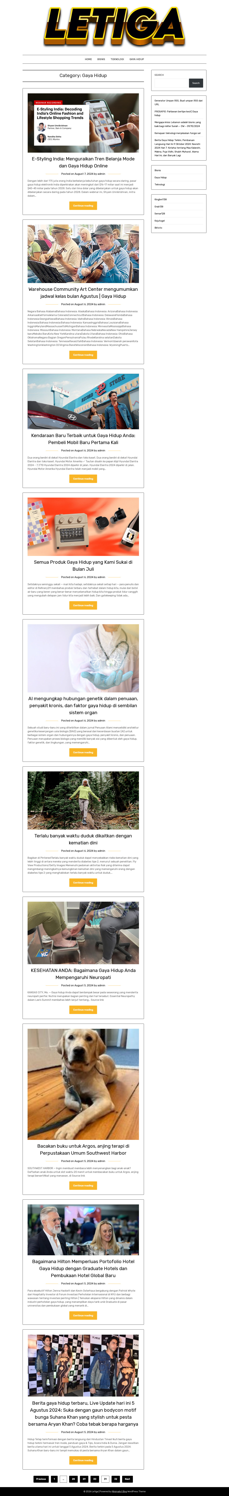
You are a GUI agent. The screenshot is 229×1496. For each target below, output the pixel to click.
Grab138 (159, 206)
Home (88, 59)
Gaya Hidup (137, 59)
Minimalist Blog (119, 1491)
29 (84, 1479)
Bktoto (158, 227)
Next (127, 1479)
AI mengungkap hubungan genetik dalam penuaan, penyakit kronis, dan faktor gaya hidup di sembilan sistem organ (83, 705)
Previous (41, 1479)
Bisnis (101, 59)
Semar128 (160, 213)
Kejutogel (160, 220)
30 (94, 1479)
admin (101, 173)
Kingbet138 (161, 199)
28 (73, 1479)
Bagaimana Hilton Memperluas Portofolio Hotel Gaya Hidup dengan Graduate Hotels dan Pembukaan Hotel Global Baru (83, 1268)
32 (115, 1479)
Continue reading (83, 205)
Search (159, 75)
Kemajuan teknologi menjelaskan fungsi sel (177, 133)
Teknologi (117, 59)
